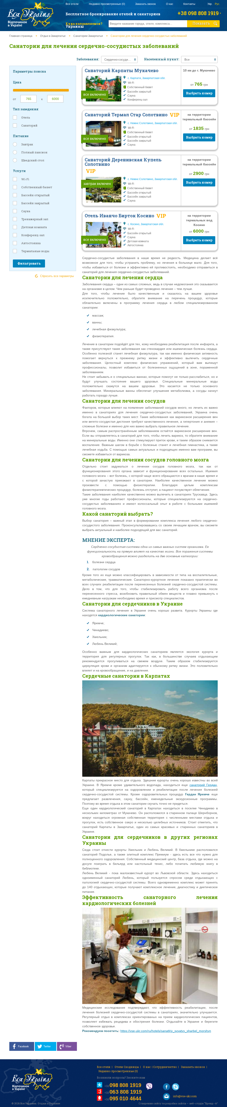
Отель (25, 117)
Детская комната (34, 227)
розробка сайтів (175, 1103)
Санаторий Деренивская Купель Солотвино (123, 162)
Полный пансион (34, 152)
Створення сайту (150, 1103)
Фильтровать (29, 263)
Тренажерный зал (34, 219)
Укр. (209, 4)
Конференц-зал (33, 235)
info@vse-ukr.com (184, 1096)
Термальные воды (35, 251)
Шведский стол (32, 160)
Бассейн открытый (35, 195)
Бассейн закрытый (35, 203)
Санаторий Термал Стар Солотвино (126, 114)
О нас (169, 4)
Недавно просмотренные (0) (107, 4)
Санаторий (29, 125)
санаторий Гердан (203, 785)
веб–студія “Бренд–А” (203, 1103)
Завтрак (27, 144)
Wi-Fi (25, 179)
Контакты (189, 4)
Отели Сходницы (127, 1067)
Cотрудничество (165, 1067)
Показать (201, 23)
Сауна (25, 211)
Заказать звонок (145, 4)
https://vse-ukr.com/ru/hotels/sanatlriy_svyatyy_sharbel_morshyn (165, 1031)
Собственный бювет (36, 187)
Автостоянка (31, 243)
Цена (17, 82)
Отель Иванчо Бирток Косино (119, 215)
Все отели (72, 4)
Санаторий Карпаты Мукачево (122, 70)
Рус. (217, 4)
